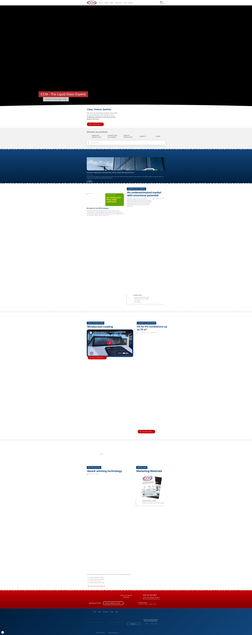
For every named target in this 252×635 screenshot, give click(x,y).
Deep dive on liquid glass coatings (141, 297)
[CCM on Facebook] (97, 595)
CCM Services (137, 300)
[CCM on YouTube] (105, 595)
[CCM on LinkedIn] (89, 595)
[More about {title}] (146, 117)
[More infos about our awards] (110, 523)
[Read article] (126, 163)
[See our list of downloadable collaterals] (150, 486)
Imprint (99, 611)
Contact (116, 611)
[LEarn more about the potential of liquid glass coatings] (159, 247)
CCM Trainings (137, 302)
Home (95, 611)
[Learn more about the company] (102, 454)
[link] (126, 163)
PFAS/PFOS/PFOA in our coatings (141, 298)
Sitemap (111, 611)
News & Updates (100, 154)
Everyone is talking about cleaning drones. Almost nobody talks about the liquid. (110, 172)
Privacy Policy (105, 611)
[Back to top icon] (245, 632)
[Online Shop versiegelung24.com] (113, 595)
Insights (94, 189)
